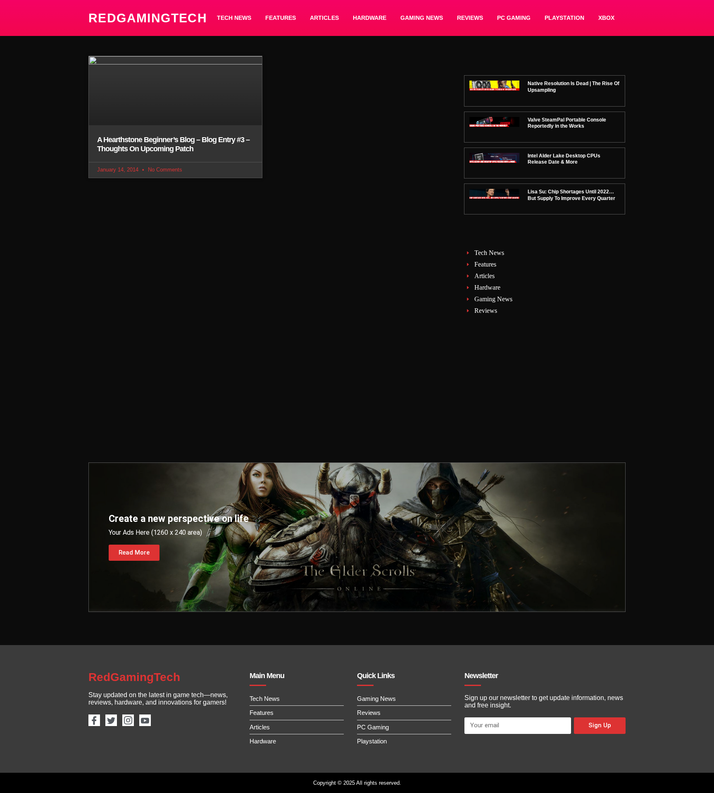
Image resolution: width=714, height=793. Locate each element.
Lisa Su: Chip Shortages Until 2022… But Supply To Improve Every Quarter (571, 195)
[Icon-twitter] (111, 720)
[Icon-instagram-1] (128, 720)
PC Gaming (514, 17)
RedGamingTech (147, 18)
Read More (134, 552)
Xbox (606, 17)
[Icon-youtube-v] (145, 720)
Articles (324, 17)
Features (280, 17)
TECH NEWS (234, 17)
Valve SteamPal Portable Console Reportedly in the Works (567, 123)
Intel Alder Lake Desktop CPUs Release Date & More (564, 159)
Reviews (470, 17)
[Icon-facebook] (94, 720)
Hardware (369, 17)
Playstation (564, 17)
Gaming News (421, 17)
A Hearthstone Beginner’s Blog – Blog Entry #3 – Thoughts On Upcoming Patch (173, 144)
